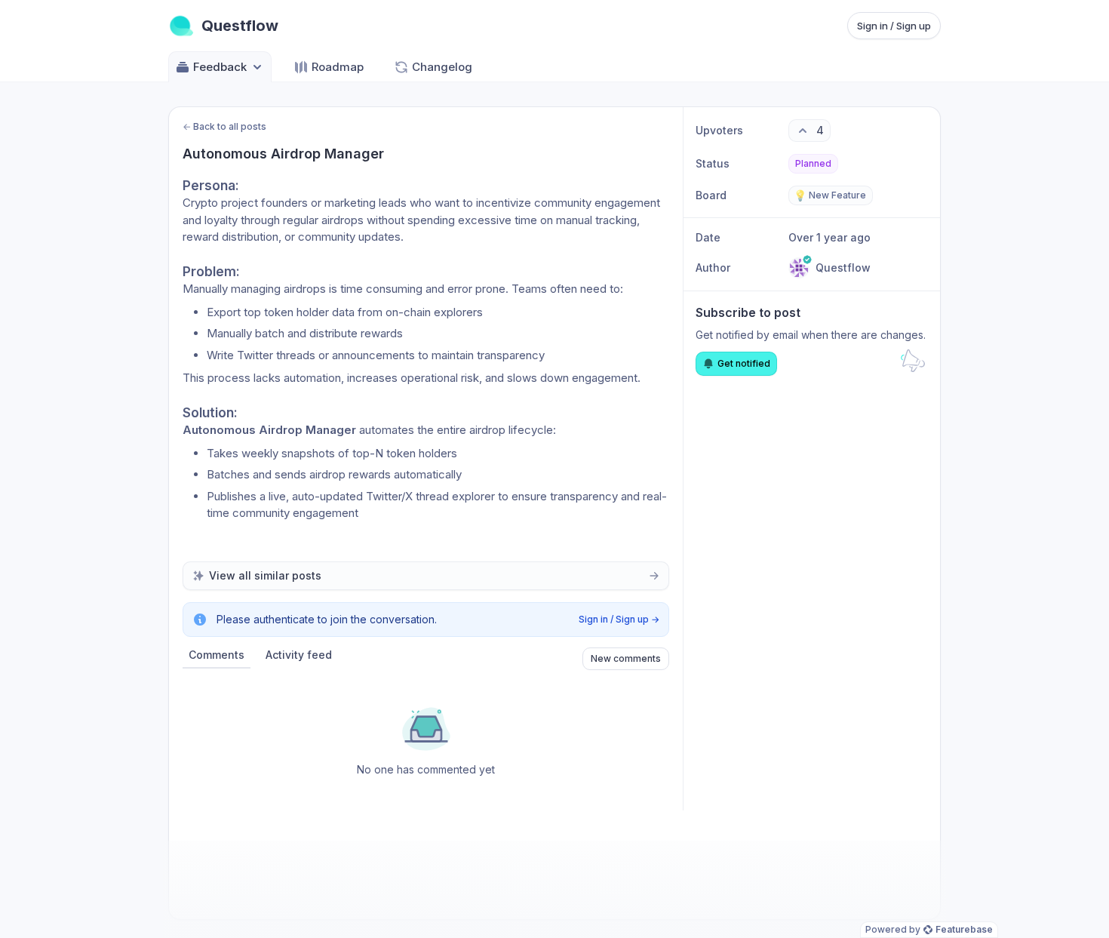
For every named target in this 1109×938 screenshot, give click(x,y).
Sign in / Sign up (894, 26)
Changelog (442, 67)
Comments (216, 654)
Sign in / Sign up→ (619, 619)
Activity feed (299, 654)
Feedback (220, 67)
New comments (626, 658)
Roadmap (338, 67)
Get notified (743, 363)
